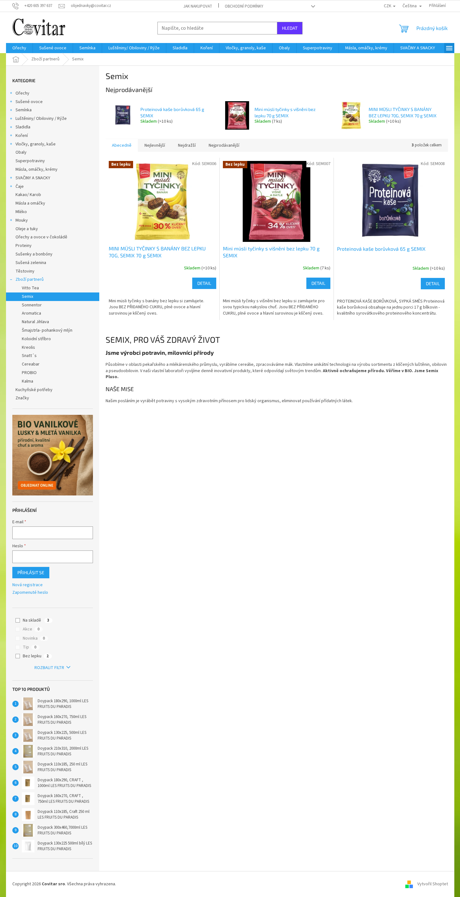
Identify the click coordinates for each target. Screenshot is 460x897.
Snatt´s (29, 356)
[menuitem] (19, 48)
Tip (29, 647)
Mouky (21, 220)
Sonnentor (32, 305)
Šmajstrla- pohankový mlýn (47, 330)
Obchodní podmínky (244, 6)
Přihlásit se (30, 572)
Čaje (19, 186)
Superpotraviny (30, 161)
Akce (31, 629)
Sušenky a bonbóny (33, 254)
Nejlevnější (154, 145)
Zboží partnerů (29, 279)
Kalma (27, 381)
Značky (22, 398)
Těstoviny (24, 271)
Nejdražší (187, 145)
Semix (27, 296)
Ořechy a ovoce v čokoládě (41, 237)
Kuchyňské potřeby (33, 390)
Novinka (34, 638)
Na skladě (36, 620)
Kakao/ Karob (28, 195)
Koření (21, 135)
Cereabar (31, 364)
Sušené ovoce (29, 102)
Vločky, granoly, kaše (35, 144)
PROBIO (29, 373)
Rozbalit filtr (49, 668)
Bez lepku (36, 656)
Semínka (23, 110)
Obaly (21, 152)
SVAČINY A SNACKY (32, 178)
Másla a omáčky (30, 203)
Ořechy (22, 93)
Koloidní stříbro (36, 339)
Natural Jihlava (35, 322)
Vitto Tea (30, 288)
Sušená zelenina (30, 263)
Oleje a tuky (26, 229)
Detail (204, 283)
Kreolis (28, 347)
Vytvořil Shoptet (432, 884)
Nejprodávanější (224, 145)
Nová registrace (27, 585)
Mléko (21, 212)
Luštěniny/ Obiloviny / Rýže (41, 118)
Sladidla (22, 127)
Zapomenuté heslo (30, 593)
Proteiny (23, 246)
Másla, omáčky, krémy (36, 169)
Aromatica (31, 313)
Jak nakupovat (197, 6)
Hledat (289, 28)
